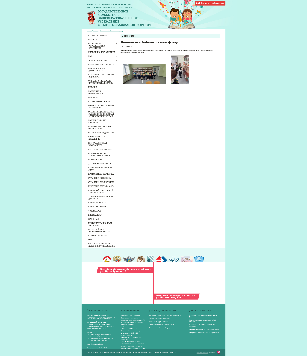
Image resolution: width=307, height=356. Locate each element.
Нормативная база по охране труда (100, 127)
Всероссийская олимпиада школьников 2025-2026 (131, 332)
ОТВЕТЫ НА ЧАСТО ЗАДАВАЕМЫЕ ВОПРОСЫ (99, 154)
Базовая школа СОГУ (98, 236)
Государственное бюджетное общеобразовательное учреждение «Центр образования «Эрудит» (126, 17)
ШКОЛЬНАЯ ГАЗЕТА (97, 203)
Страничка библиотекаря (101, 182)
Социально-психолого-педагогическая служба (101, 82)
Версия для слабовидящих (212, 3)
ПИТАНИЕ (93, 87)
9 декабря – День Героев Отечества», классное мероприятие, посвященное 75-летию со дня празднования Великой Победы (133, 320)
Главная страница (98, 36)
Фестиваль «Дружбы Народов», (161, 328)
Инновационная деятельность (97, 69)
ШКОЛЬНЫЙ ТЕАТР (97, 207)
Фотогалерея (95, 211)
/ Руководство (130, 310)
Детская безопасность (100, 164)
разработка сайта (202, 353)
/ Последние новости (162, 310)
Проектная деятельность (101, 64)
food (91, 240)
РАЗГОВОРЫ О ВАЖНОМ (99, 101)
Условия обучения (98, 60)
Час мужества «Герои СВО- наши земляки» (165, 315)
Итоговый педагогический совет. (161, 325)
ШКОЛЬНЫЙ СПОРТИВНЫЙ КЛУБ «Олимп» (101, 191)
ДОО (90, 56)
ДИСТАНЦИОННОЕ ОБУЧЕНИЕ (102, 52)
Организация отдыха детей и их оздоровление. (102, 245)
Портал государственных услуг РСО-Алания (203, 321)
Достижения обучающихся (96, 92)
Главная (89, 31)
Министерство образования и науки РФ (203, 316)
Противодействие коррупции (98, 138)
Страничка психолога (100, 178)
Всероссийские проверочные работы (99, 230)
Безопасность (95, 160)
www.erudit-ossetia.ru (169, 352)
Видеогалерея (95, 215)
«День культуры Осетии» (158, 322)
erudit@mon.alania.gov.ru (96, 344)
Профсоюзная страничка (101, 174)
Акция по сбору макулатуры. (160, 318)
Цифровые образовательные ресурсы (204, 332)
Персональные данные (100, 149)
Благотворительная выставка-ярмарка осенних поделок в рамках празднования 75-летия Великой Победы (133, 347)
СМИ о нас (94, 219)
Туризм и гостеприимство (131, 342)
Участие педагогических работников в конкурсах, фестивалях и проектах (101, 114)
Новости (93, 40)
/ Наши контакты (98, 310)
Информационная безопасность (98, 144)
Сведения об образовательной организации (97, 46)
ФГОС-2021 (93, 97)
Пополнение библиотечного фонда (111, 31)
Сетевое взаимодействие (101, 133)
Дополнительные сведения (97, 121)
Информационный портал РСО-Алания (204, 329)
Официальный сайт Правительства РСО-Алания (202, 325)
